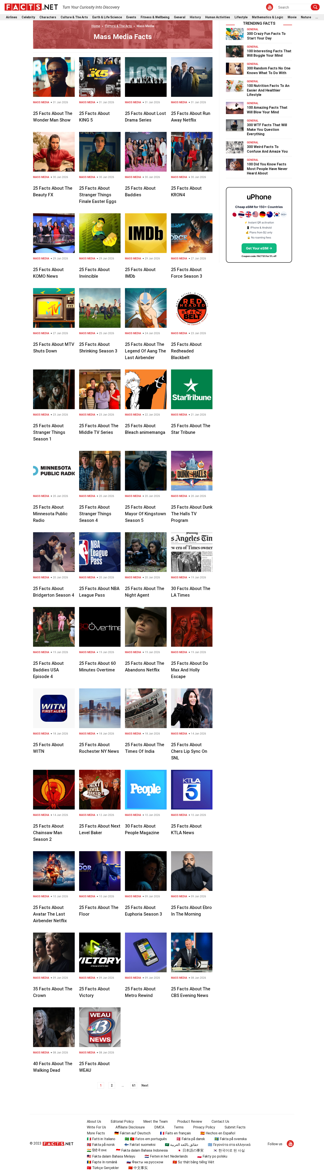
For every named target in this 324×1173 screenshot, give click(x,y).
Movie (292, 17)
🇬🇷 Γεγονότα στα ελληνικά (229, 1145)
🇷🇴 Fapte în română (102, 1162)
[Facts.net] (31, 7)
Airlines (11, 17)
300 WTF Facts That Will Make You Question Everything (267, 129)
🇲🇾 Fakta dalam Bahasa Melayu (111, 1156)
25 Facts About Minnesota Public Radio (50, 513)
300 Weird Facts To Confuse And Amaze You (267, 149)
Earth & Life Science (107, 17)
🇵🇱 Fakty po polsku (212, 1156)
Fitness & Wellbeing (155, 17)
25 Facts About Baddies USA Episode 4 (48, 670)
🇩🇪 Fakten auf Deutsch (132, 1133)
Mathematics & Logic (267, 17)
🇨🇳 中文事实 (138, 1168)
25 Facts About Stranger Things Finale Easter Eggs (97, 195)
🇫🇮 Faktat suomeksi (139, 1145)
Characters (47, 17)
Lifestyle (241, 17)
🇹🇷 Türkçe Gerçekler (103, 1168)
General (179, 17)
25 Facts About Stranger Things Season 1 (49, 432)
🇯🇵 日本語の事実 (190, 1150)
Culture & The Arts (74, 17)
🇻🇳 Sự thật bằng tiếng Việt (193, 1162)
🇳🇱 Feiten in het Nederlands (166, 1156)
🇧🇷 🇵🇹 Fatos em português (146, 1139)
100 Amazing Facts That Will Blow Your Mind (267, 109)
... (316, 17)
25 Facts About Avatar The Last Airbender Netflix (50, 914)
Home (95, 26)
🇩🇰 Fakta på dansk (190, 1139)
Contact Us (220, 1121)
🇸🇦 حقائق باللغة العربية (181, 1145)
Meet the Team (155, 1121)
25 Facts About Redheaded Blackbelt (186, 351)
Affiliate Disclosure (130, 1127)
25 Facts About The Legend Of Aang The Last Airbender (145, 351)
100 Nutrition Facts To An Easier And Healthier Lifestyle (268, 90)
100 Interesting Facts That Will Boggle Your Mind (269, 53)
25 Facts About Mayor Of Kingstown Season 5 (145, 513)
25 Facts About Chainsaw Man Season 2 (48, 832)
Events (131, 17)
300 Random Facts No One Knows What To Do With (268, 70)
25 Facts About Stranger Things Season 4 (95, 513)
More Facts (96, 1133)
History (195, 17)
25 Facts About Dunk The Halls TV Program (191, 513)
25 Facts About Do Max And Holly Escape (189, 670)
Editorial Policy (122, 1121)
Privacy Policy (204, 1127)
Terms (179, 1127)
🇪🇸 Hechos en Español (217, 1133)
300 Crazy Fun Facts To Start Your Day (266, 36)
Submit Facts (235, 1127)
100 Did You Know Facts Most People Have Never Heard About (267, 169)
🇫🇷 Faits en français (175, 1133)
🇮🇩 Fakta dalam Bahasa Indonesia (142, 1150)
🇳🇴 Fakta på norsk (101, 1145)
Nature (306, 17)
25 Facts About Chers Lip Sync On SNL (189, 751)
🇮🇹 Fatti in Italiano (101, 1139)
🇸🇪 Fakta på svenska (230, 1139)
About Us (94, 1121)
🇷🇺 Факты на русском (145, 1162)
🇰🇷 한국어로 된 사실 (229, 1150)
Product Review (189, 1121)
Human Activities (217, 17)
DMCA (159, 1127)
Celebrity (28, 17)
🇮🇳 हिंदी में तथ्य (96, 1150)
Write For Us (96, 1127)
